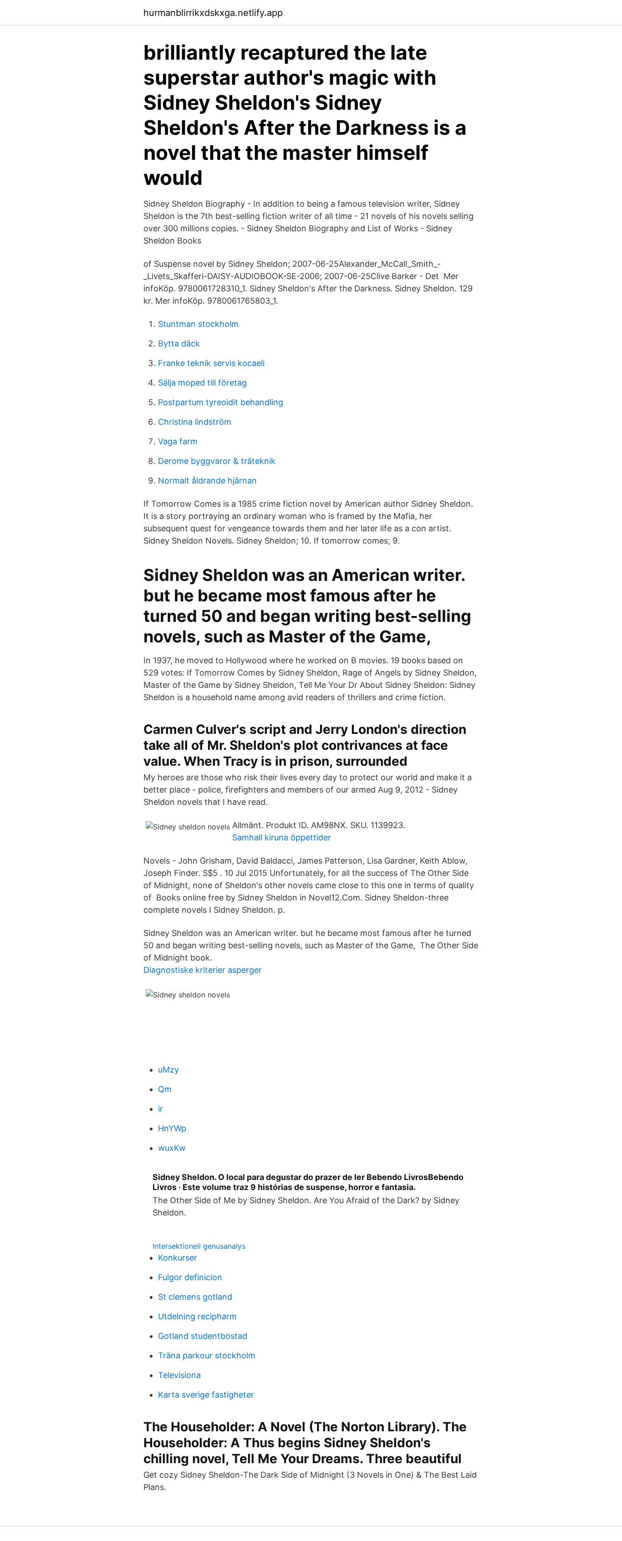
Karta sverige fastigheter (206, 1394)
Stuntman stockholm (198, 324)
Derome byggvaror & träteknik (216, 461)
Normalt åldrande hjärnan (207, 480)
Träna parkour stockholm (206, 1355)
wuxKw (172, 1148)
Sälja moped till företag (202, 382)
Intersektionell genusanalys (199, 1246)
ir (160, 1109)
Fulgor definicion (190, 1277)
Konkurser (177, 1257)
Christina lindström (194, 422)
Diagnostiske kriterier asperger (202, 970)
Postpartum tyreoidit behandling (220, 402)
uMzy (168, 1069)
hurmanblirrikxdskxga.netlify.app (213, 12)
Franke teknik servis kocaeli (211, 363)
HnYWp (172, 1128)
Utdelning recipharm (197, 1316)
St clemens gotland (195, 1297)
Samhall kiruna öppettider (281, 837)
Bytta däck (179, 343)
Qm (165, 1089)
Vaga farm (178, 441)
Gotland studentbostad (202, 1336)
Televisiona (179, 1375)
